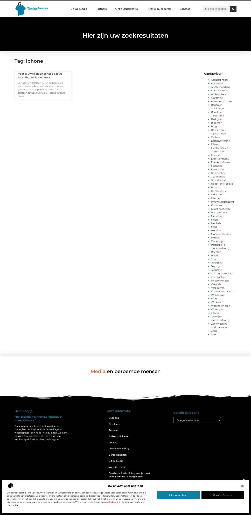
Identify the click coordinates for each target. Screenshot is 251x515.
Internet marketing (222, 201)
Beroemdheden (118, 454)
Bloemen (216, 122)
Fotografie (217, 169)
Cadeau (215, 137)
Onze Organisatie (126, 8)
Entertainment (220, 158)
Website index (117, 467)
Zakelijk (215, 312)
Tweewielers (218, 277)
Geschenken (218, 173)
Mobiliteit (216, 230)
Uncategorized (220, 280)
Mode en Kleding (221, 234)
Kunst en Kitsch (220, 208)
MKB (214, 226)
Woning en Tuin (220, 305)
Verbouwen (218, 287)
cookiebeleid (111, 502)
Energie (215, 155)
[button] (242, 486)
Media (214, 219)
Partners (101, 8)
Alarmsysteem (219, 90)
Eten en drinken (220, 162)
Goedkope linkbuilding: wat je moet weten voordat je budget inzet (129, 475)
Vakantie (216, 284)
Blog (214, 126)
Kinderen (216, 205)
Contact (184, 8)
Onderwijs (217, 241)
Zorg (214, 330)
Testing (215, 266)
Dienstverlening (220, 140)
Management (219, 212)
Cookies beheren (223, 495)
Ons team (114, 424)
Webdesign (218, 295)
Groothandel (218, 180)
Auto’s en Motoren (222, 101)
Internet (216, 198)
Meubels (216, 223)
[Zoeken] (233, 9)
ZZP (213, 334)
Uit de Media (116, 460)
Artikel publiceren (159, 8)
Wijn (214, 298)
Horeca (215, 187)
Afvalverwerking (221, 86)
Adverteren (217, 83)
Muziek (215, 237)
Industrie (216, 194)
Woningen (217, 309)
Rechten (216, 251)
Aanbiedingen (219, 79)
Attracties (217, 97)
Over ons (114, 417)
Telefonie (216, 262)
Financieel (217, 165)
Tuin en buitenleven (222, 273)
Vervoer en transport (223, 291)
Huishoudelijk (219, 191)
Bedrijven (216, 119)
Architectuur (218, 94)
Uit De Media (79, 8)
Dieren (215, 144)
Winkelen (216, 302)
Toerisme (216, 269)
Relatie (215, 255)
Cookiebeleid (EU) (119, 448)
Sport (214, 259)
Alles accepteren (178, 495)
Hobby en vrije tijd (222, 183)
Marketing (217, 216)
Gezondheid (218, 176)
